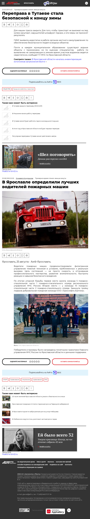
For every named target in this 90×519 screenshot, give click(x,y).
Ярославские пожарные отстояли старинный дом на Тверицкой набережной (40, 404)
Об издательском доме (26, 462)
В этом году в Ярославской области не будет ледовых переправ (35, 128)
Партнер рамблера (37, 510)
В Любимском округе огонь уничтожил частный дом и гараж (34, 419)
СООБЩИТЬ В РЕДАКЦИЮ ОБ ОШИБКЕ (30, 467)
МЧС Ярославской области (12, 250)
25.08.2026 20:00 (8, 178)
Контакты (68, 465)
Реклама (51, 462)
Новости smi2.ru (10, 171)
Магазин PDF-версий (63, 462)
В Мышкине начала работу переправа (26, 113)
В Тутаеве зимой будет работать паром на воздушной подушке (35, 121)
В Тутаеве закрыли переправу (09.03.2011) (27, 106)
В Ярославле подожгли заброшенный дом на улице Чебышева (35, 411)
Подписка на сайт (56, 465)
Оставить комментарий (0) (70, 71)
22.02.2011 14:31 (7, 9)
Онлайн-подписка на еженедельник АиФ (32, 465)
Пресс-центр (41, 462)
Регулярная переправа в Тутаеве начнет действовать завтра (34, 136)
